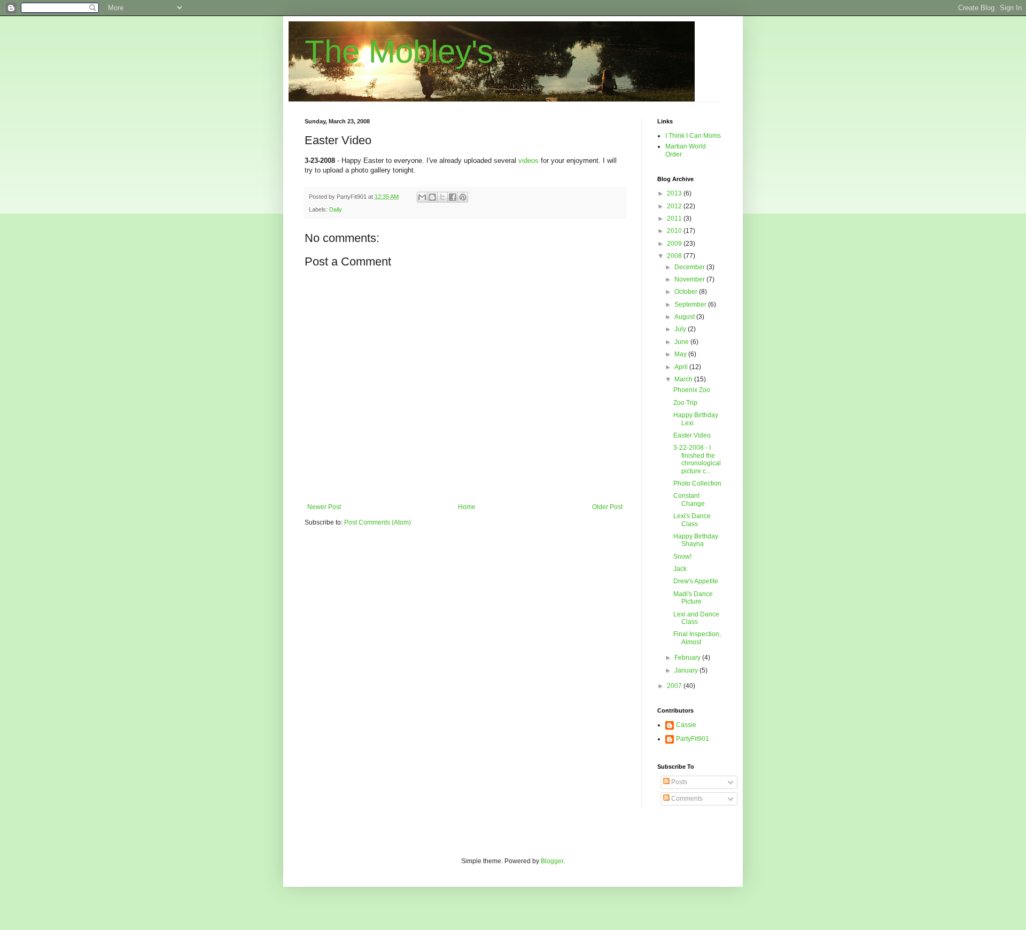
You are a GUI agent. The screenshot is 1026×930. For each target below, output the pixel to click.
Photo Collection (697, 483)
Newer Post (324, 507)
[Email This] (422, 197)
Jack (680, 569)
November (690, 279)
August (685, 317)
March (684, 379)
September (691, 304)
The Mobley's (399, 51)
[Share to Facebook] (452, 197)
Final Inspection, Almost (697, 637)
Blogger (552, 861)
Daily (335, 209)
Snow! (682, 556)
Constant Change (689, 499)
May (681, 354)
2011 (675, 218)
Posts (678, 782)
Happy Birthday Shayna (695, 540)
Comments (686, 798)
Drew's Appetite (695, 581)
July (681, 329)
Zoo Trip (685, 403)
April (681, 367)
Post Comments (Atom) (377, 522)
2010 (675, 231)
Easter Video (692, 435)
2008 (675, 256)
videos (528, 161)
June (682, 342)
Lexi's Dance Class (692, 519)
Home (467, 507)
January (686, 670)
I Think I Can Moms (693, 135)
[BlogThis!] (432, 197)
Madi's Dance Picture (693, 597)
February (688, 657)
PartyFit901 (692, 739)
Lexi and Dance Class (696, 618)
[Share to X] (442, 197)
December (690, 267)
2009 (675, 243)
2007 (675, 686)
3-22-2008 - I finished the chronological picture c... (697, 459)
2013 (675, 193)
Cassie (686, 725)
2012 (675, 206)
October (686, 291)
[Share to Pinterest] (462, 197)
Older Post (607, 507)
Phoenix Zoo (691, 390)
